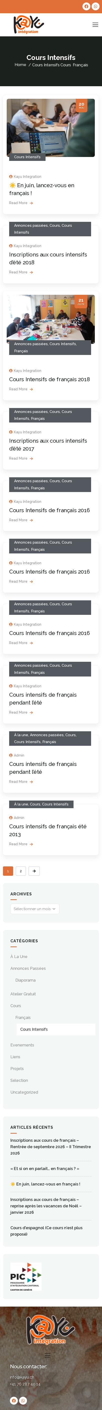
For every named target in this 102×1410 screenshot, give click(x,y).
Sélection (19, 1080)
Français (80, 65)
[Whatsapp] (96, 6)
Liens (15, 1057)
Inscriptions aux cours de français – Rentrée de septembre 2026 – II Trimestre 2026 (50, 1147)
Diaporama (25, 980)
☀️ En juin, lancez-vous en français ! (45, 1184)
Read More (18, 203)
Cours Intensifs (27, 157)
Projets (17, 1068)
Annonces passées (31, 225)
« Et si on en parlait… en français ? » (44, 1168)
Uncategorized (24, 1092)
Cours (65, 65)
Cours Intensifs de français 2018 (49, 379)
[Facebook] (86, 6)
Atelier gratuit (23, 994)
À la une (21, 735)
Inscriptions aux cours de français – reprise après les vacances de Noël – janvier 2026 (46, 1206)
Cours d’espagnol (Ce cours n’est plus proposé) (46, 1231)
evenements (22, 1045)
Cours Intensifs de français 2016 (49, 510)
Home (20, 64)
